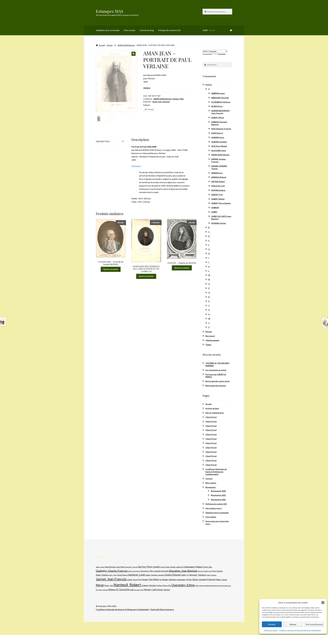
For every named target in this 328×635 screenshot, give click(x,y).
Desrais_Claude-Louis (205, 571)
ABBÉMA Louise (218, 93)
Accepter (272, 624)
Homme (175, 99)
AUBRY (214, 212)
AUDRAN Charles (218, 223)
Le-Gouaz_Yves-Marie (149, 579)
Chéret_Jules (207, 567)
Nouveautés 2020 (218, 491)
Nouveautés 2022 (218, 499)
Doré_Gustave (217, 571)
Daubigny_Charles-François (111, 570)
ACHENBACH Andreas (220, 102)
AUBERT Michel (217, 199)
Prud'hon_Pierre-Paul (163, 586)
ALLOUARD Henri (218, 150)
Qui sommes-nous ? (213, 508)
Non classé (210, 336)
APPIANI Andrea (218, 190)
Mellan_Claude (221, 580)
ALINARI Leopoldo (219, 142)
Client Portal (211, 417)
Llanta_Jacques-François (203, 579)
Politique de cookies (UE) (169, 30)
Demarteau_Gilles (146, 571)
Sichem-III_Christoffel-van (121, 589)
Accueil (102, 45)
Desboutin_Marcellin (161, 571)
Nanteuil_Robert (127, 584)
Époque (208, 331)
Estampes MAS (109, 11)
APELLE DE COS (218, 186)
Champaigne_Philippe (192, 566)
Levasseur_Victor (184, 579)
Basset (107, 567)
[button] (323, 602)
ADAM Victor (217, 106)
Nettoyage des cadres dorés (217, 381)
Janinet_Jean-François (111, 579)
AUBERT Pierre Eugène (221, 203)
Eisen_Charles (102, 575)
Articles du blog (147, 30)
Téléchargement (212, 340)
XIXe (182, 99)
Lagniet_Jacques (132, 580)
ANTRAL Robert (218, 181)
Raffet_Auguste (200, 585)
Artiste (109, 45)
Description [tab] (103, 141)
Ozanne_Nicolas (148, 585)
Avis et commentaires (214, 413)
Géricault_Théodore (197, 575)
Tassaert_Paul (139, 590)
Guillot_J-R (185, 575)
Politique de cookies (271, 630)
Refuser (293, 624)
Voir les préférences (314, 624)
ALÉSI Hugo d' (217, 133)
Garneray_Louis (136, 574)
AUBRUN (215, 207)
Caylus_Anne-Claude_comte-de (171, 567)
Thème (208, 345)
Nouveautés (210, 487)
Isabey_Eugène (211, 575)
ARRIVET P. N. (217, 195)
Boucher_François (131, 567)
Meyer (100, 585)
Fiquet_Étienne (122, 575)
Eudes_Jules (112, 575)
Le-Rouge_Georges (167, 579)
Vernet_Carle (150, 589)
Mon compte (129, 30)
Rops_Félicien (103, 590)
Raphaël (208, 586)
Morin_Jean (109, 585)
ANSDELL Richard (218, 177)
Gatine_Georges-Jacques (154, 575)
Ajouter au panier (110, 269)
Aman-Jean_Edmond (161, 102)
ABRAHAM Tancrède (220, 98)
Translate (221, 54)
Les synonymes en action (215, 370)
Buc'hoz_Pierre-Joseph (149, 566)
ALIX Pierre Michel (219, 146)
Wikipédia (136, 166)
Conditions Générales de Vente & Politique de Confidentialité (300, 630)
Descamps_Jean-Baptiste (183, 570)
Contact (209, 478)
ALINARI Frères (217, 137)
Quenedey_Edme (182, 585)
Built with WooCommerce (162, 609)
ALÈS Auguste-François (221, 129)
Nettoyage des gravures (215, 385)
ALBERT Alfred (217, 117)
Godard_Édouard (172, 575)
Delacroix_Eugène (134, 571)
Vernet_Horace (163, 589)
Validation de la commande (107, 30)
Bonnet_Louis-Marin (117, 567)
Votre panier (210, 517)
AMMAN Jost (217, 173)
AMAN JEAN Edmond (126, 45)
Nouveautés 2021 (218, 495)
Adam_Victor (100, 567)
